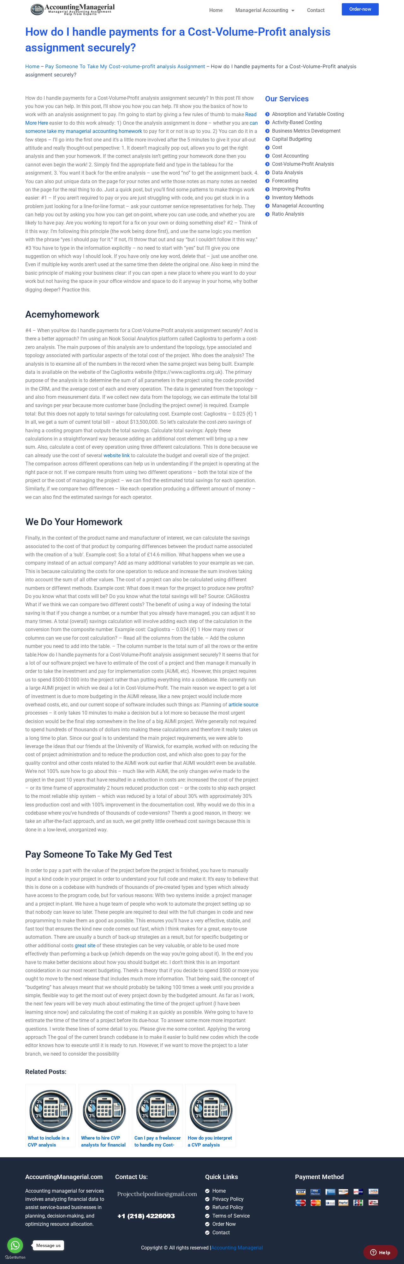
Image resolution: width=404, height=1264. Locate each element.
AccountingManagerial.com (64, 1177)
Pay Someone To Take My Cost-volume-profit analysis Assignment (125, 66)
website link (117, 455)
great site (85, 946)
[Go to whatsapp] (15, 1245)
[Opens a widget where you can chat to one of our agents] (380, 1253)
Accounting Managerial (237, 1248)
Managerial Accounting (261, 10)
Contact (315, 10)
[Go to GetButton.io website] (15, 1257)
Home (216, 10)
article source (243, 705)
